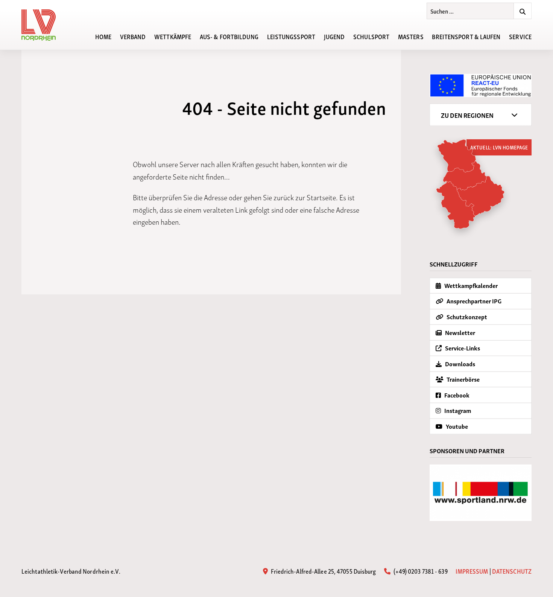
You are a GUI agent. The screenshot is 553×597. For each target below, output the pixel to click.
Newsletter (459, 332)
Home (103, 36)
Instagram (457, 410)
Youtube (456, 426)
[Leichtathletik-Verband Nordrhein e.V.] (42, 25)
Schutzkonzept (466, 316)
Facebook (456, 395)
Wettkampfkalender (470, 285)
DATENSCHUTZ (512, 571)
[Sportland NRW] (481, 493)
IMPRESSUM (472, 571)
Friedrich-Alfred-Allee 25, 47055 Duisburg (323, 570)
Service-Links (462, 348)
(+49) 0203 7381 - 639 (419, 570)
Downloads (459, 364)
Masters (411, 36)
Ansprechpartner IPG (473, 301)
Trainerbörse (462, 379)
